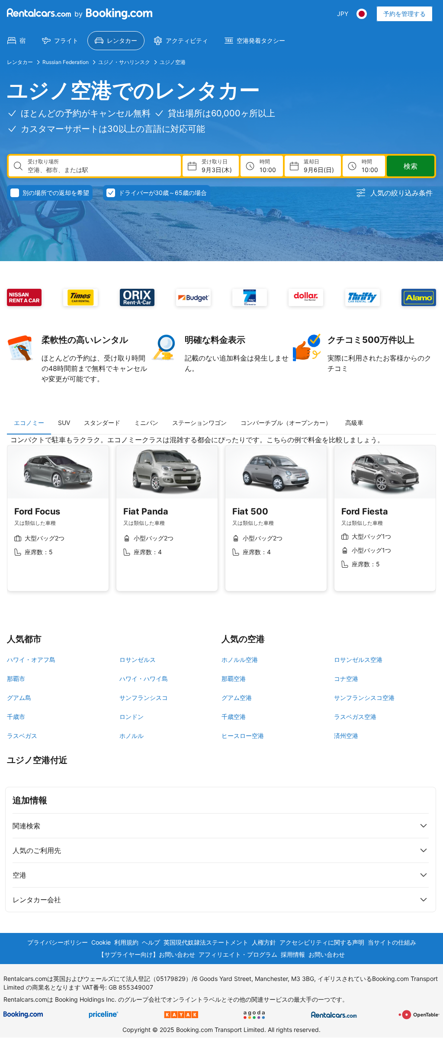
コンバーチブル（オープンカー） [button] (286, 422)
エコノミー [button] (29, 422)
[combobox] (101, 170)
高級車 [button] (354, 422)
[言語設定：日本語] (361, 14)
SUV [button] (64, 422)
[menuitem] (16, 40)
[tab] (29, 423)
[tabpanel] (221, 519)
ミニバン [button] (146, 422)
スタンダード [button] (102, 422)
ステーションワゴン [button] (199, 422)
